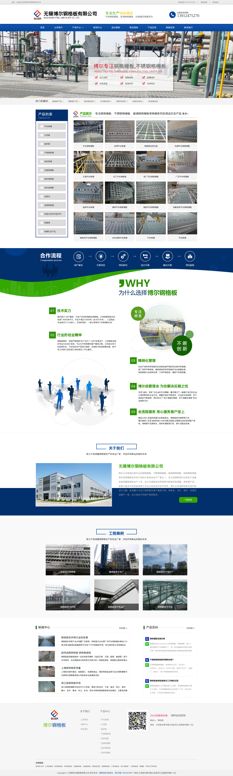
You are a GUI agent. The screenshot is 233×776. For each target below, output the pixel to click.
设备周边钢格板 (68, 572)
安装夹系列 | (138, 101)
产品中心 (76, 27)
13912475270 (178, 715)
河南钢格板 (68, 766)
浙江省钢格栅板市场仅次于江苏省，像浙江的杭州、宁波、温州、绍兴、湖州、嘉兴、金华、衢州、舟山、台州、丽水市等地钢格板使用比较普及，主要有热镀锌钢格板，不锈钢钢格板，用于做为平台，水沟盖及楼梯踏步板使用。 (94, 690)
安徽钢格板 (77, 766)
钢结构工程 (40, 766)
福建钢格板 (106, 766)
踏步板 (104, 729)
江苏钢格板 (115, 766)
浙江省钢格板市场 (71, 683)
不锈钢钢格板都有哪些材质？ (162, 660)
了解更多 (188, 500)
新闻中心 (97, 27)
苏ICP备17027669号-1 (124, 773)
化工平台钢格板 (119, 177)
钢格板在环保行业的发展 (74, 637)
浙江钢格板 (125, 766)
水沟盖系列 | (106, 101)
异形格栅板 (105, 753)
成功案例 (116, 27)
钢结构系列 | (122, 101)
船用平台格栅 (88, 207)
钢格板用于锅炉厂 (165, 572)
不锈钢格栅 (105, 734)
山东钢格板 (49, 766)
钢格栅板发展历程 (157, 639)
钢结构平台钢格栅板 (88, 238)
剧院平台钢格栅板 (151, 207)
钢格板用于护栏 (68, 607)
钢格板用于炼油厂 (116, 607)
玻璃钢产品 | (58, 101)
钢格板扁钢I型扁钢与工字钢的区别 (164, 681)
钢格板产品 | (74, 101)
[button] (13, 65)
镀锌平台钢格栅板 (119, 207)
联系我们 (216, 2)
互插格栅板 (105, 743)
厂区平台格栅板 (182, 177)
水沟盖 (104, 724)
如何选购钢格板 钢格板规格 (76, 652)
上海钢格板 (134, 766)
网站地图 (204, 2)
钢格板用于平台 (165, 607)
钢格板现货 (96, 766)
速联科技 (103, 773)
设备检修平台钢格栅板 (182, 207)
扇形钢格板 (105, 748)
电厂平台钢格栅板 (151, 177)
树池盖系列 (153, 101)
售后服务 (134, 27)
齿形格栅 (105, 738)
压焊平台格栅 (119, 146)
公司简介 (58, 27)
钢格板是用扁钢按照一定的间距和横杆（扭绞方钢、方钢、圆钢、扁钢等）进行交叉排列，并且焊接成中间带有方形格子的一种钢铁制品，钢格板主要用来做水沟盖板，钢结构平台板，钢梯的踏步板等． (94, 660)
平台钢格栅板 (88, 146)
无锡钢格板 (87, 766)
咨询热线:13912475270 (187, 2)
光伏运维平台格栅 (119, 238)
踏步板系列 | (90, 101)
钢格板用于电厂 (116, 572)
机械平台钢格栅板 (182, 146)
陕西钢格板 (58, 766)
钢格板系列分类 (151, 146)
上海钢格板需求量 (71, 668)
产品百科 (152, 627)
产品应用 (152, 27)
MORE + (123, 628)
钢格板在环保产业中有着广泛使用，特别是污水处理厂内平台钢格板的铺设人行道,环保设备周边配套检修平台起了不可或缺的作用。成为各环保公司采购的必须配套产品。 (94, 645)
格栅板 (141, 766)
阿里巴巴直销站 (151, 766)
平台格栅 (151, 238)
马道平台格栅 (88, 177)
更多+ (185, 113)
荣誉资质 (170, 27)
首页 (42, 27)
